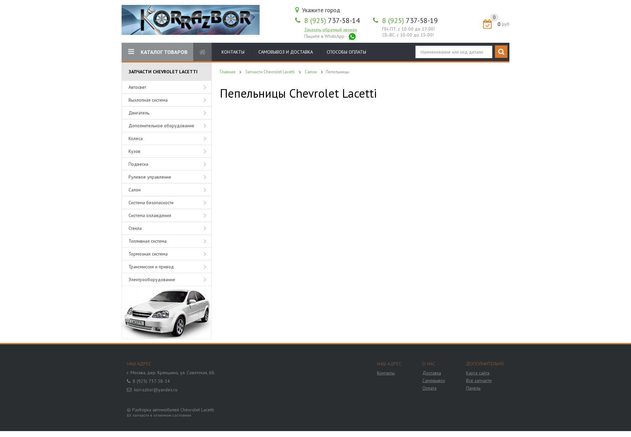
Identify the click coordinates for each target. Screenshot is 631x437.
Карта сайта (477, 373)
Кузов (134, 151)
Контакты (233, 52)
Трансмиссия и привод (151, 267)
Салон (135, 190)
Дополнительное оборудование (161, 126)
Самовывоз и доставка (285, 52)
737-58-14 (332, 20)
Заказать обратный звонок (330, 30)
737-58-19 (410, 20)
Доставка (431, 373)
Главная (227, 72)
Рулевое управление (150, 177)
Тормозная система (148, 254)
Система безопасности (151, 203)
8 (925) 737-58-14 (151, 381)
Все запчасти (479, 380)
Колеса (136, 138)
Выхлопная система (148, 100)
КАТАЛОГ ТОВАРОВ (164, 52)
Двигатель (139, 113)
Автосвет (137, 87)
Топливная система (148, 241)
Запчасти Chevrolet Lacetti (270, 72)
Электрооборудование (152, 279)
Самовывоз (433, 380)
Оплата (429, 388)
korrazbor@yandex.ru (155, 390)
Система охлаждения (150, 215)
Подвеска (138, 164)
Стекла (135, 228)
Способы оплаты (346, 52)
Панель (473, 388)
